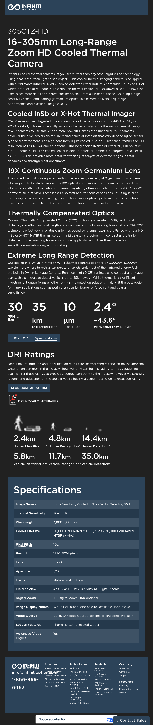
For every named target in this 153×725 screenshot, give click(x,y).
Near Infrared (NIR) (80, 688)
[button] (20, 338)
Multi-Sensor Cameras (101, 669)
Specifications (46, 338)
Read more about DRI (29, 388)
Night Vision (76, 668)
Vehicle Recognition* (65, 464)
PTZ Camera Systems (100, 684)
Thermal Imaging (78, 671)
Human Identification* (30, 446)
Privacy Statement (129, 689)
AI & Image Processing (75, 698)
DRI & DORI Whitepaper (38, 401)
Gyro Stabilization (79, 678)
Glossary (123, 685)
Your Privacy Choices (88, 720)
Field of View (26, 589)
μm (76, 141)
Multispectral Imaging (76, 683)
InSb (94, 141)
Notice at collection (53, 719)
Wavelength (25, 522)
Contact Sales (133, 720)
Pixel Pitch (24, 544)
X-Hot (106, 141)
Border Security (53, 671)
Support (123, 675)
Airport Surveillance (55, 668)
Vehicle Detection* (96, 464)
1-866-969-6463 (25, 683)
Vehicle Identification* (31, 464)
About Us (124, 668)
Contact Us (125, 671)
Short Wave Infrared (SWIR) (80, 692)
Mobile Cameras (102, 679)
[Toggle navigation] (142, 7)
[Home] (24, 7)
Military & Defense (54, 678)
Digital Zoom (26, 598)
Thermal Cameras (103, 688)
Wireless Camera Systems (103, 693)
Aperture (23, 571)
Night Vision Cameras (100, 674)
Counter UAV (52, 686)
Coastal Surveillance (55, 675)
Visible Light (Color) (80, 703)
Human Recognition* (64, 446)
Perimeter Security (55, 682)
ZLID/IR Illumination (80, 675)
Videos (122, 692)
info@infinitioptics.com (34, 672)
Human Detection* (96, 446)
